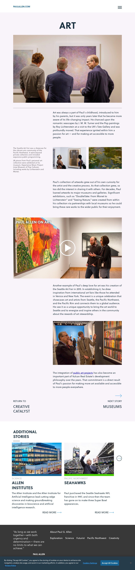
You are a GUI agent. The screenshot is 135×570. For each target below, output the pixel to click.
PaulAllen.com (21, 6)
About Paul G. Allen (61, 532)
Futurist (80, 538)
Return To (21, 406)
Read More (49, 512)
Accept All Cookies (110, 563)
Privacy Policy (10, 565)
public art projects (83, 372)
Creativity (114, 538)
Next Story (112, 404)
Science (69, 538)
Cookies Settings (90, 563)
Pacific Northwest (96, 538)
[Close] (131, 563)
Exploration (56, 538)
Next (119, 458)
